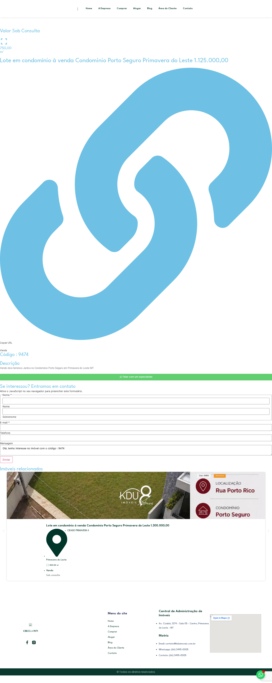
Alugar (137, 8)
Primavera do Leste (56, 560)
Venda (49, 570)
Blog (149, 8)
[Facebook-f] (27, 642)
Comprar (122, 8)
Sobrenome (9, 417)
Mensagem (6, 443)
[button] (4, 531)
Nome (6, 406)
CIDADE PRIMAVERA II (78, 530)
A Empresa (104, 8)
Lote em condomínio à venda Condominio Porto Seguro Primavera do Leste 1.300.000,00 (107, 525)
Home (89, 8)
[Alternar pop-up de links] (260, 674)
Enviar (6, 459)
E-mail (5, 422)
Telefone (5, 433)
